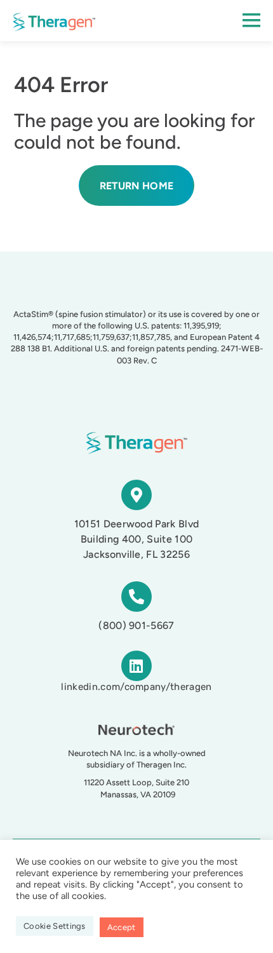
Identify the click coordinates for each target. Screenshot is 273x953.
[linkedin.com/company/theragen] (136, 666)
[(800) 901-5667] (136, 596)
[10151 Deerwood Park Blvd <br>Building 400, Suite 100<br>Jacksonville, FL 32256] (136, 495)
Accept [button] (121, 927)
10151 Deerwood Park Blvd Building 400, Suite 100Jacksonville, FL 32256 (136, 539)
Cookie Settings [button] (54, 926)
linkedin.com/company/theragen (136, 687)
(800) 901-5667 (136, 625)
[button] (192, 21)
